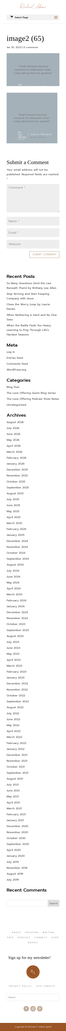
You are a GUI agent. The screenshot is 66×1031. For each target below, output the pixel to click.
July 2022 (13, 713)
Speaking (32, 932)
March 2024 (14, 594)
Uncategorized (16, 405)
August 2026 (15, 422)
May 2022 (13, 725)
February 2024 (16, 600)
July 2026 (13, 428)
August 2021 (15, 779)
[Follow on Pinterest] (39, 1008)
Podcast (24, 937)
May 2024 (13, 583)
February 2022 (16, 743)
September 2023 (18, 630)
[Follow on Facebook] (26, 1008)
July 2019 (13, 862)
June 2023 (13, 648)
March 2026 (14, 452)
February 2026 (16, 458)
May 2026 (13, 440)
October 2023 (16, 624)
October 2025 (16, 482)
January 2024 (16, 606)
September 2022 (18, 701)
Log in (11, 352)
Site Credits (45, 986)
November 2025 (17, 476)
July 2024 (13, 571)
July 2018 (13, 880)
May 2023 (13, 654)
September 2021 (17, 773)
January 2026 (16, 464)
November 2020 (17, 832)
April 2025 (13, 517)
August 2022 (15, 707)
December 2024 (17, 541)
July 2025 (13, 499)
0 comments (31, 47)
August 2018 (15, 874)
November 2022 (17, 690)
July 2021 (13, 785)
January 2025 (15, 535)
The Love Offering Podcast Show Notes (33, 399)
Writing (48, 932)
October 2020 (16, 838)
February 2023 (16, 672)
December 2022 (17, 684)
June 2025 (13, 505)
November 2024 (17, 547)
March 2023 (14, 666)
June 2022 (13, 719)
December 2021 (17, 755)
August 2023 (15, 636)
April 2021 (13, 803)
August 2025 (15, 493)
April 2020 (14, 850)
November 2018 (17, 868)
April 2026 (14, 446)
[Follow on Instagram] (33, 1008)
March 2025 (14, 523)
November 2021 (17, 761)
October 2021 (16, 767)
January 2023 (15, 678)
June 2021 (13, 791)
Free (10, 937)
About (16, 932)
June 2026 (13, 434)
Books (33, 942)
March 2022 (14, 737)
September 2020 (18, 844)
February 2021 (16, 814)
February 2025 (16, 529)
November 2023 (17, 618)
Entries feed (15, 358)
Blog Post (13, 387)
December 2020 (17, 826)
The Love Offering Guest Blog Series (31, 393)
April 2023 (13, 660)
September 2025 (18, 488)
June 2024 (13, 577)
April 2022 (13, 731)
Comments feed (17, 364)
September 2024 (18, 559)
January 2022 (15, 749)
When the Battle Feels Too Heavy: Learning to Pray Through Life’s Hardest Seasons (29, 330)
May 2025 (13, 511)
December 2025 (17, 470)
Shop (55, 937)
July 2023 (13, 642)
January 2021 (15, 820)
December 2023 (17, 612)
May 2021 (13, 796)
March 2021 (14, 808)
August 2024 (15, 565)
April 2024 (14, 588)
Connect (41, 937)
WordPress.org (16, 370)
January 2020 (16, 856)
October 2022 (16, 696)
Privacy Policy (20, 986)
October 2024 (16, 553)
